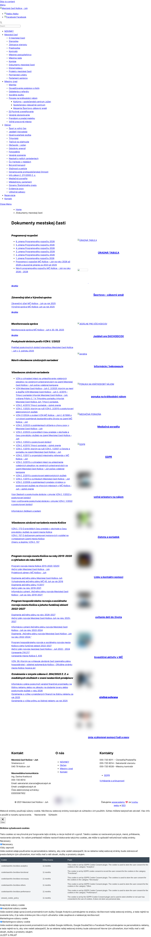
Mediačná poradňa (18, 178)
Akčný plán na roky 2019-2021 (26, 588)
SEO (123, 805)
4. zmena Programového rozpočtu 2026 (35, 248)
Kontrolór (13, 51)
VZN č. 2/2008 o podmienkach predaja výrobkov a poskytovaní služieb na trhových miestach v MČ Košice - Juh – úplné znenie (43, 485)
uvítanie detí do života (108, 617)
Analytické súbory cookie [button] (12, 905)
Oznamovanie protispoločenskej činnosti (28, 172)
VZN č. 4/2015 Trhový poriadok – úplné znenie (38, 405)
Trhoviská (13, 138)
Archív (14, 286)
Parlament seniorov (18, 78)
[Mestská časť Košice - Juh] (14, 8)
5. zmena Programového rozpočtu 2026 (35, 245)
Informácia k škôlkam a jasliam (26, 511)
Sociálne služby (16, 95)
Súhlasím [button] (52, 814)
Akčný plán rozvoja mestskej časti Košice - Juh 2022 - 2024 (40, 649)
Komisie (12, 61)
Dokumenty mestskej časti (22, 65)
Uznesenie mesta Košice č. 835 (26, 656)
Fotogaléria (14, 152)
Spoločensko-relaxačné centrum (29, 105)
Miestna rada (15, 58)
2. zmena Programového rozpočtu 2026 (35, 255)
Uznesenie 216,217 (20, 652)
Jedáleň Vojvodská (18, 131)
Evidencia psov (16, 188)
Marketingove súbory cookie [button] (14, 918)
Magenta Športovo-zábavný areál (30, 108)
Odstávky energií (17, 148)
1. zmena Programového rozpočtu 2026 (35, 258)
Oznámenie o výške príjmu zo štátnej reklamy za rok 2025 (39, 701)
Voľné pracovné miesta (20, 121)
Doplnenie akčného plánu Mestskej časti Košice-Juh (36, 578)
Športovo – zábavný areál (108, 294)
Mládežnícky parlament (20, 182)
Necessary (7, 844)
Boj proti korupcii (17, 165)
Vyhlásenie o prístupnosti (112, 781)
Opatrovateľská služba (20, 135)
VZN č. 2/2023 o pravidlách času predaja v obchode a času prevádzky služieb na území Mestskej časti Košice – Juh (44, 435)
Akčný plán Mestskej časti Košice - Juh (30, 569)
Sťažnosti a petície (18, 168)
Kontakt (8, 198)
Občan (7, 125)
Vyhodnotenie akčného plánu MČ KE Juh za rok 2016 (37, 581)
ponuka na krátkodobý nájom (108, 396)
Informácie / (108, 366)
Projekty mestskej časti (20, 71)
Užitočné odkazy (17, 192)
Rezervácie (9, 195)
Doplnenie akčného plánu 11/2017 (27, 585)
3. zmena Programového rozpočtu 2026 (35, 251)
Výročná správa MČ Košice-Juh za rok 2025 (33, 307)
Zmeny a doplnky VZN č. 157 (25, 542)
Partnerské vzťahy (18, 75)
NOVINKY (9, 31)
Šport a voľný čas (17, 128)
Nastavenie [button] (40, 814)
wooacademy (118, 802)
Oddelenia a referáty (19, 91)
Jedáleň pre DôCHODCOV (108, 336)
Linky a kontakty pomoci (108, 577)
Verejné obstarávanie (19, 115)
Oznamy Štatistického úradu (23, 185)
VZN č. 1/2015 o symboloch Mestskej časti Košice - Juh (43, 479)
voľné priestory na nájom (108, 496)
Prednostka (14, 48)
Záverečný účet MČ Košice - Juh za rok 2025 (33, 303)
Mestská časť (11, 34)
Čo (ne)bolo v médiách (20, 162)
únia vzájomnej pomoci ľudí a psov (108, 737)
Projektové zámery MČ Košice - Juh (28, 572)
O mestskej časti (17, 38)
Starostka (13, 41)
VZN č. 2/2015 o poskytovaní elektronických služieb (41, 475)
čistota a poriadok (108, 537)
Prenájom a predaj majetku (22, 118)
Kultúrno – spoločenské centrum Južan (32, 101)
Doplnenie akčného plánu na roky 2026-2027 (33, 615)
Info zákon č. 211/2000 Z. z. (22, 175)
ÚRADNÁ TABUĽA (108, 252)
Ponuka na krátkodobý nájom (23, 98)
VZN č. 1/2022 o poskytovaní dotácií (33, 442)
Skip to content (7, 1)
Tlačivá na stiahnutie (19, 142)
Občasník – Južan (17, 145)
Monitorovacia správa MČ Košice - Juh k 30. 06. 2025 (37, 330)
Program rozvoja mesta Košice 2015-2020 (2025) (35, 566)
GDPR (108, 456)
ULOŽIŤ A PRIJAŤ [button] (8, 935)
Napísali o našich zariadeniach (23, 158)
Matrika (12, 85)
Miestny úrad (10, 81)
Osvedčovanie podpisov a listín (24, 88)
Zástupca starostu (18, 44)
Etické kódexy (16, 68)
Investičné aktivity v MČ (108, 657)
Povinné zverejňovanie (22, 111)
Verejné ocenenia (17, 155)
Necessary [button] (5, 841)
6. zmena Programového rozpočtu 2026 (35, 241)
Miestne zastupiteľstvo (20, 54)
